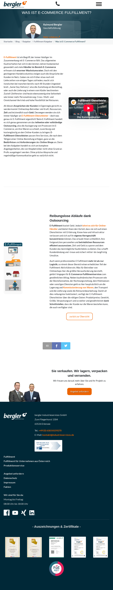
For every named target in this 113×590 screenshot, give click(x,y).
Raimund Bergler (52, 24)
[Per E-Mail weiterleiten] (47, 345)
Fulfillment (9, 456)
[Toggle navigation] (98, 4)
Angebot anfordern (79, 391)
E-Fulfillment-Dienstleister (35, 115)
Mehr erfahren (50, 37)
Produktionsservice (14, 465)
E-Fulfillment (10, 57)
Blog (17, 41)
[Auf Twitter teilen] (65, 345)
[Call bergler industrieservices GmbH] (57, 3)
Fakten (7, 486)
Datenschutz (10, 478)
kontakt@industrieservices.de (58, 434)
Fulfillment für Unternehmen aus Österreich (27, 461)
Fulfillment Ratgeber (43, 41)
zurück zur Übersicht (79, 316)
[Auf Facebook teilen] (56, 345)
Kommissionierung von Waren (78, 287)
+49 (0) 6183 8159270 (50, 430)
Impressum (9, 482)
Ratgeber (27, 41)
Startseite (8, 41)
